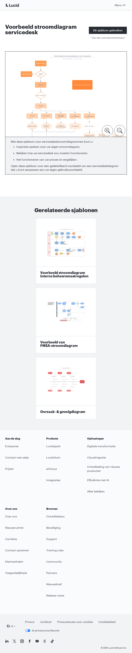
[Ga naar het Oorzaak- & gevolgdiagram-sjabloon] (66, 388)
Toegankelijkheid (16, 572)
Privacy (30, 621)
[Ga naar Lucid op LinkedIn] (7, 641)
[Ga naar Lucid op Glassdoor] (44, 641)
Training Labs (55, 550)
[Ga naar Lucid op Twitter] (14, 641)
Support (51, 539)
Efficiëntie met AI (98, 480)
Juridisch (46, 621)
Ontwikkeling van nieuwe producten (103, 468)
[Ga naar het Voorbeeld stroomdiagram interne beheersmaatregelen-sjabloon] (66, 251)
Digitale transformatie (101, 446)
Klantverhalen (14, 561)
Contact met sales (17, 457)
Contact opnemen (17, 550)
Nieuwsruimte (14, 527)
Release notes (55, 595)
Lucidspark (53, 446)
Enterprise (11, 446)
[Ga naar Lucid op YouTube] (37, 641)
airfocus (51, 468)
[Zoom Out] (119, 130)
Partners (51, 572)
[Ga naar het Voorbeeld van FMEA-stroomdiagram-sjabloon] (66, 320)
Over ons (11, 516)
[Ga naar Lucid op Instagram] (22, 641)
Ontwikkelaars (55, 516)
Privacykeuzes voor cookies (75, 621)
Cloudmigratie (96, 457)
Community (54, 561)
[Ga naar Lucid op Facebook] (29, 641)
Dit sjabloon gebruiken (108, 30)
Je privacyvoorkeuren (46, 630)
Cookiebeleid (107, 621)
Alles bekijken (96, 491)
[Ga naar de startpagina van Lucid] (16, 5)
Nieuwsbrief (54, 584)
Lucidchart (53, 457)
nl (12, 626)
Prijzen (9, 468)
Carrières (11, 539)
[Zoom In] (107, 130)
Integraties (53, 480)
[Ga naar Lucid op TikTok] (52, 641)
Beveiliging (53, 527)
